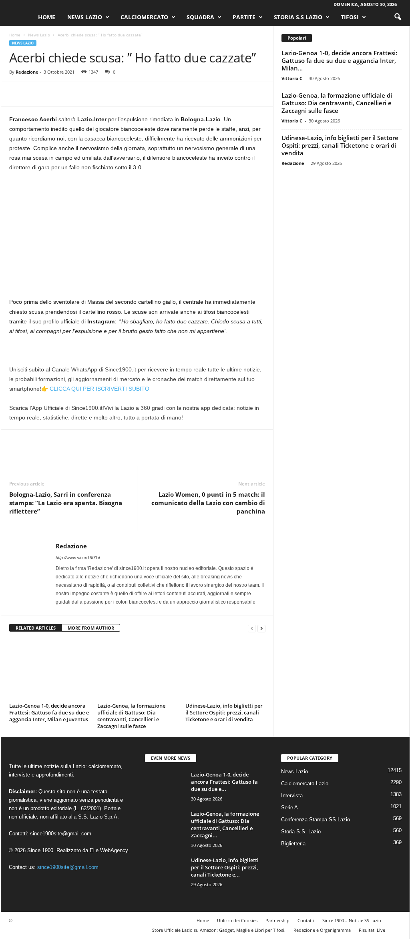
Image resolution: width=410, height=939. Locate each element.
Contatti (305, 920)
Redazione (27, 72)
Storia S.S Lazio (298, 17)
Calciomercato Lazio (304, 783)
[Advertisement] (137, 238)
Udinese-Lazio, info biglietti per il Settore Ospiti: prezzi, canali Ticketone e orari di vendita (224, 712)
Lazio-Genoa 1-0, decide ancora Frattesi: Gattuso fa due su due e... (224, 782)
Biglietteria (293, 844)
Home (46, 17)
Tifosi (350, 17)
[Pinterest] (54, 94)
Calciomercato (144, 17)
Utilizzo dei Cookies (237, 920)
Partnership (277, 920)
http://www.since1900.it (78, 557)
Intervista (292, 796)
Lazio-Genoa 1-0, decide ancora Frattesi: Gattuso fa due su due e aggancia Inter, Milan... (339, 60)
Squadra (200, 17)
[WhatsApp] (72, 94)
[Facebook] (17, 94)
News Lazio (84, 17)
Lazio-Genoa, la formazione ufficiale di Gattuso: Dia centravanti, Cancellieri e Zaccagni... (225, 824)
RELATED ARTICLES (36, 628)
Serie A (289, 808)
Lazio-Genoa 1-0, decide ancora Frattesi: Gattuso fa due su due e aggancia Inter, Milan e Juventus (49, 712)
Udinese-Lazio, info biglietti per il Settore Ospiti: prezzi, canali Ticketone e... (225, 867)
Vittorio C (291, 78)
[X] (36, 94)
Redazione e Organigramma (322, 930)
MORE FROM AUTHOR (91, 628)
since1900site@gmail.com (60, 834)
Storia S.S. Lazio (301, 832)
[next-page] (261, 628)
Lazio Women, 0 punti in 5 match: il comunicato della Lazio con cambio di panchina (208, 502)
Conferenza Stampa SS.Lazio (315, 820)
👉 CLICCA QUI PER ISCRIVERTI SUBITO (95, 388)
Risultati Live (372, 930)
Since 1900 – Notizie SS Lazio (351, 920)
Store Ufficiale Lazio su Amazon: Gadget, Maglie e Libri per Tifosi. (218, 930)
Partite (244, 17)
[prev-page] (252, 628)
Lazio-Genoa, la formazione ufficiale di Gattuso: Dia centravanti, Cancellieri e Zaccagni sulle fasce (131, 716)
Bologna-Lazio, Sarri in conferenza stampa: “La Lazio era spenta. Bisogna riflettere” (65, 502)
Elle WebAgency (109, 850)
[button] (397, 17)
